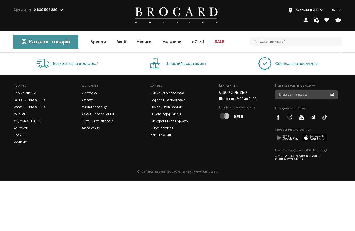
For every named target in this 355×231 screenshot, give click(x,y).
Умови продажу (94, 107)
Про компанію (24, 93)
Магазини (171, 41)
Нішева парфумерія (165, 114)
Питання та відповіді (98, 121)
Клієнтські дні (161, 135)
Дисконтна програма (167, 93)
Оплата (87, 100)
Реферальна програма (167, 100)
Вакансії (19, 114)
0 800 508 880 (233, 92)
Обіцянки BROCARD (29, 100)
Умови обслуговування (289, 158)
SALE (219, 41)
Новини (144, 41)
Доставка (89, 93)
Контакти (20, 128)
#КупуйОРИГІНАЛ (27, 121)
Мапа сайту (91, 128)
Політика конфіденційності (300, 155)
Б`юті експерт (161, 128)
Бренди (98, 41)
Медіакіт (20, 142)
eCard (198, 41)
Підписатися (332, 94)
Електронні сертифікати (169, 121)
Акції (121, 41)
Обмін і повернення (98, 114)
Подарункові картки (166, 107)
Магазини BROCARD (29, 107)
